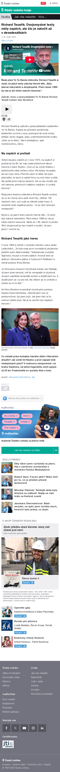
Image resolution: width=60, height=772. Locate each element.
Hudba (5, 17)
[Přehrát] (6, 109)
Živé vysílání (10, 427)
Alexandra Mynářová (19, 377)
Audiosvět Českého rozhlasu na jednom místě (22, 441)
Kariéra (34, 685)
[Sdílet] (8, 119)
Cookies (6, 764)
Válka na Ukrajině (11, 673)
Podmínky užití (34, 764)
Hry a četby (9, 416)
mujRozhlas (7, 407)
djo (33, 377)
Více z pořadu (12, 459)
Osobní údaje (19, 764)
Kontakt (35, 689)
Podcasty (7, 707)
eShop (6, 685)
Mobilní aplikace (11, 712)
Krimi (25, 416)
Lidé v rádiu (37, 681)
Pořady (24, 421)
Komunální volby (11, 677)
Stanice (6, 681)
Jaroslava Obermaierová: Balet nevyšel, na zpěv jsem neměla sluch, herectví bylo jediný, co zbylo (35, 506)
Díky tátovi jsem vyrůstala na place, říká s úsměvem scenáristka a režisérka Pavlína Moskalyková (35, 466)
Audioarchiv (9, 703)
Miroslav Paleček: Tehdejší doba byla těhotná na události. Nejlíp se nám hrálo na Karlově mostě (35, 493)
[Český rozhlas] (10, 3)
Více (42, 17)
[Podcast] (3, 119)
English (47, 764)
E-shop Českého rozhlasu (20, 521)
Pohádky (8, 421)
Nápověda (36, 677)
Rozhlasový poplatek (42, 694)
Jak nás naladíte (25, 17)
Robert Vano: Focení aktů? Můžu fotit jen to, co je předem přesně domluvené (36, 479)
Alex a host (7, 40)
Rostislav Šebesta (41, 348)
